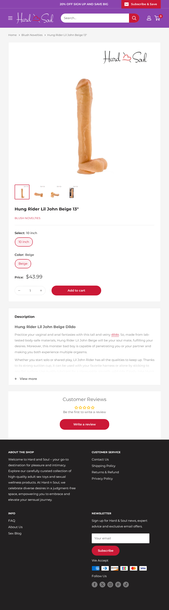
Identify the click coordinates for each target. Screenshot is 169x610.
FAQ (11, 521)
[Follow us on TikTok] (126, 584)
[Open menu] (10, 18)
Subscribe (105, 551)
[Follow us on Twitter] (102, 584)
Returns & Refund (105, 472)
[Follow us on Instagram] (110, 584)
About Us (15, 527)
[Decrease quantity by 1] (19, 290)
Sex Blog (14, 533)
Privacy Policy (102, 478)
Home (12, 35)
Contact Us (100, 459)
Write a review (84, 424)
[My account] (149, 18)
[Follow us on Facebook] (94, 584)
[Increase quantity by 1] (41, 290)
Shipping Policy (103, 466)
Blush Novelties (31, 35)
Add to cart (76, 290)
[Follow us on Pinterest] (118, 584)
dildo (115, 335)
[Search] (134, 18)
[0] (157, 18)
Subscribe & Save (144, 4)
